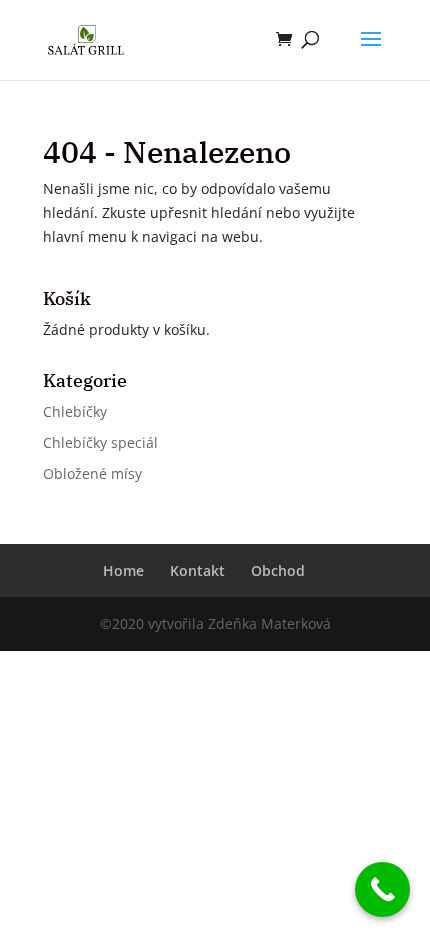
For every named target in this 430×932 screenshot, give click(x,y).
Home (123, 570)
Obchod (278, 570)
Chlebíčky (75, 411)
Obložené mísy (92, 473)
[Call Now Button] (382, 889)
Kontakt (197, 570)
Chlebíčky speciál (100, 442)
